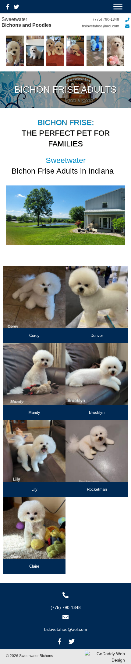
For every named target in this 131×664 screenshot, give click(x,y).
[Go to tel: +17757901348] (65, 601)
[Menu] (118, 7)
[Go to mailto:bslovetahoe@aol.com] (97, 26)
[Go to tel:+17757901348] (97, 19)
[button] (59, 641)
